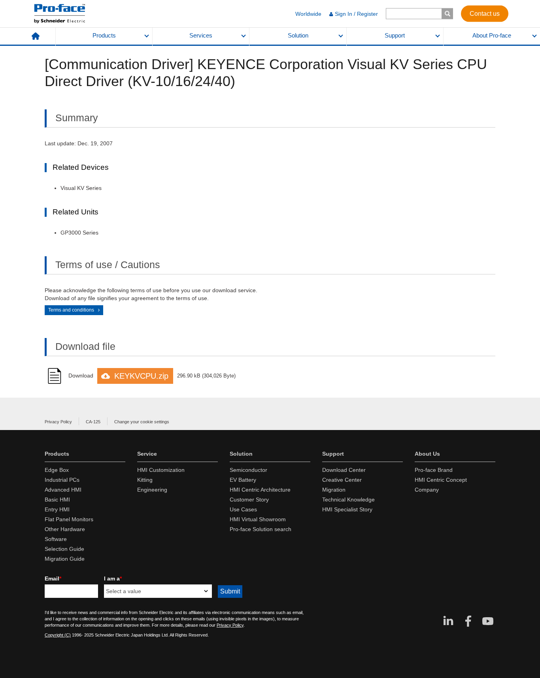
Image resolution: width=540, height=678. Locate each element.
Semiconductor (248, 470)
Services (200, 35)
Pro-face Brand (434, 470)
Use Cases (243, 509)
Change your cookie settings (141, 421)
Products (104, 35)
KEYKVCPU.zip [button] (141, 376)
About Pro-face (491, 35)
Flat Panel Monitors (69, 519)
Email (53, 578)
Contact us (485, 13)
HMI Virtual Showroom (258, 519)
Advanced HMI (63, 489)
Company (427, 489)
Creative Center (342, 480)
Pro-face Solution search (260, 529)
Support (395, 35)
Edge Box (57, 470)
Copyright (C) (58, 635)
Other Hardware (65, 529)
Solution (298, 35)
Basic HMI (57, 499)
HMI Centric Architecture (260, 489)
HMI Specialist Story (347, 509)
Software (56, 539)
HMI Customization (161, 470)
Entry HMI (57, 509)
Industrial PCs (62, 480)
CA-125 (93, 421)
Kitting (145, 480)
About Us (427, 454)
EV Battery (243, 480)
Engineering (152, 489)
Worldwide (308, 14)
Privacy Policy (58, 421)
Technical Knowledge (348, 499)
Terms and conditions (71, 310)
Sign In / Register (356, 14)
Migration (334, 489)
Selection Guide (64, 549)
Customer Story (249, 499)
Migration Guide (65, 559)
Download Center (344, 470)
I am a (113, 578)
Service (147, 454)
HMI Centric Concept (441, 480)
